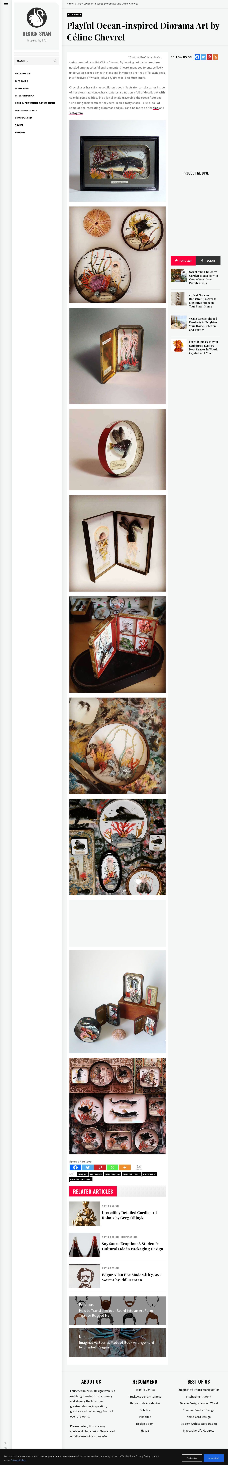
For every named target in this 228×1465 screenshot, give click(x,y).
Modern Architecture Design (198, 1424)
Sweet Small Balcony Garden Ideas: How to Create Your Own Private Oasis (203, 277)
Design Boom (145, 1424)
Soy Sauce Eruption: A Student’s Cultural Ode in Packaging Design (132, 1246)
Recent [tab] (210, 261)
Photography (23, 117)
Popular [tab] (185, 261)
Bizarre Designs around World (198, 1403)
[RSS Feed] (215, 57)
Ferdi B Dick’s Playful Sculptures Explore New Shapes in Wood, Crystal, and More (203, 347)
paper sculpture (131, 1174)
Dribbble (145, 1410)
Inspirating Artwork (198, 1396)
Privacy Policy (18, 1460)
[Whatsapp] (112, 1167)
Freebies (20, 132)
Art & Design (23, 73)
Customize (192, 1458)
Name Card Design (199, 1417)
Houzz (145, 1430)
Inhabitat (145, 1417)
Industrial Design (26, 110)
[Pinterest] (100, 1167)
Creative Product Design (198, 1410)
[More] (125, 1167)
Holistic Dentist (145, 1390)
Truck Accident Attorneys (144, 1396)
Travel (19, 125)
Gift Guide (21, 80)
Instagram (76, 113)
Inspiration (22, 88)
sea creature (149, 1174)
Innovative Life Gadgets (198, 1430)
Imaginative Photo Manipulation (199, 1390)
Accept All (213, 1458)
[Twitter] (88, 1167)
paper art (82, 1174)
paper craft (96, 1174)
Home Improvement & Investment (35, 102)
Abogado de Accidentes (145, 1403)
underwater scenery (80, 1179)
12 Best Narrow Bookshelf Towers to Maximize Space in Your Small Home (203, 300)
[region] (114, 1457)
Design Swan (37, 33)
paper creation (112, 1174)
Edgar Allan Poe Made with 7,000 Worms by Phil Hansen (131, 1277)
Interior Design (24, 95)
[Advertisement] (117, 923)
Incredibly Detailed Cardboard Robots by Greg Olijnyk (129, 1215)
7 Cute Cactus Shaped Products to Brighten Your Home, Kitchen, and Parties (203, 324)
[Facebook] (75, 1167)
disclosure (81, 1436)
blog (155, 108)
